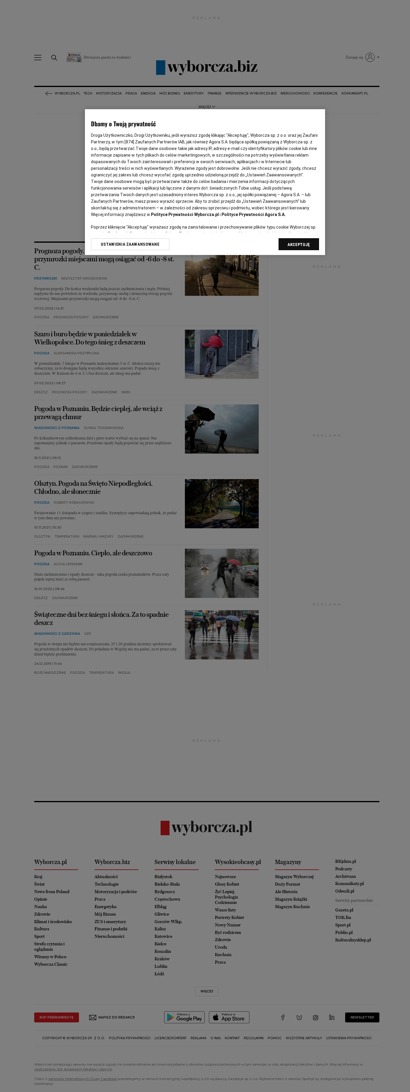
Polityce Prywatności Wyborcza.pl (185, 214)
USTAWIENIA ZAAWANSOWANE (130, 244)
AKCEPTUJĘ (299, 244)
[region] (205, 182)
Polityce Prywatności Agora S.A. (254, 214)
